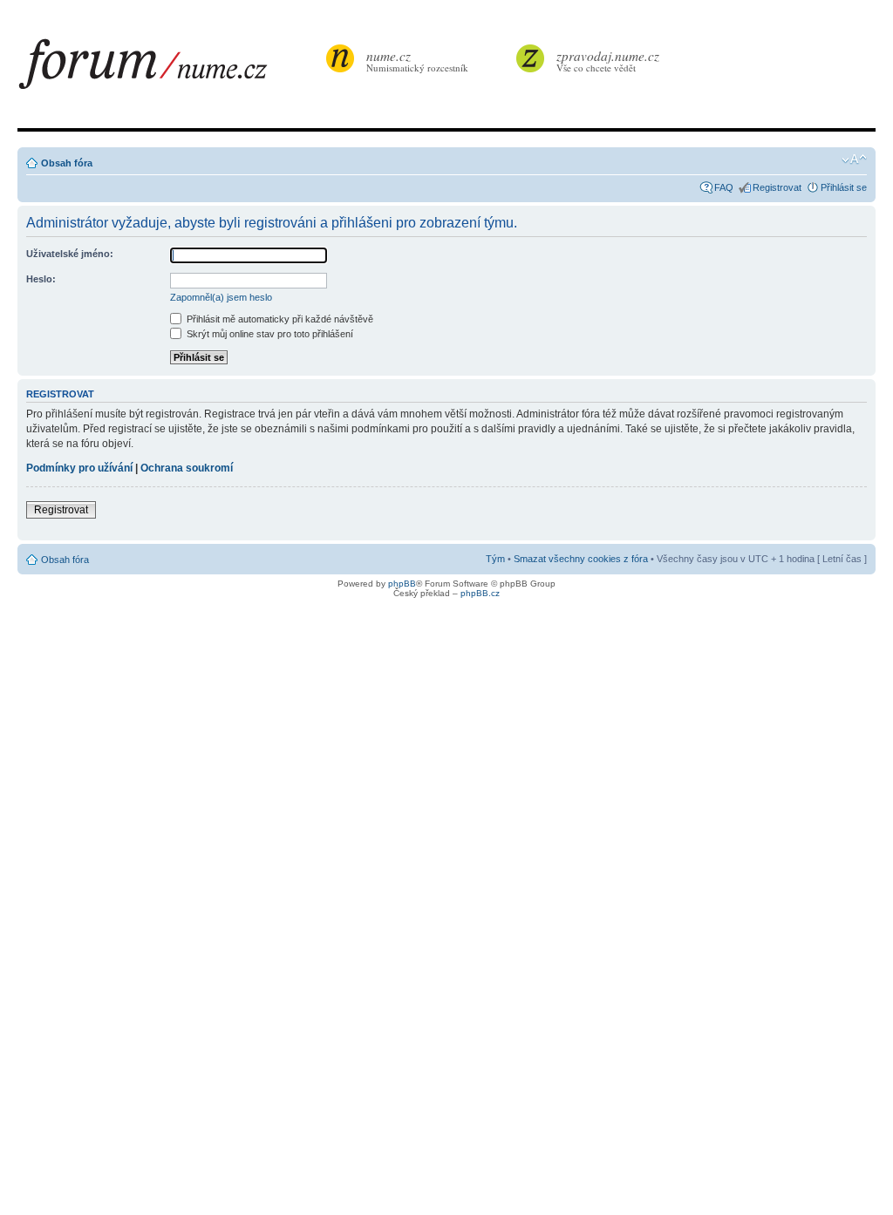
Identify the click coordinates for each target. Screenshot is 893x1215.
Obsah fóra (66, 163)
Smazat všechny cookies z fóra (581, 558)
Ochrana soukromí (186, 468)
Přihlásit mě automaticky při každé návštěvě (278, 319)
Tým (495, 558)
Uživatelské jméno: (69, 253)
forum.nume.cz (170, 68)
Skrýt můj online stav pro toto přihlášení (268, 334)
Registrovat (777, 187)
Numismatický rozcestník (417, 60)
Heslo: (41, 279)
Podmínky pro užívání (79, 468)
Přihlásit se (844, 187)
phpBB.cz (480, 593)
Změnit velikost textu (854, 159)
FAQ (723, 187)
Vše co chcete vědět (607, 60)
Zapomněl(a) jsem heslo (221, 297)
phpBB (402, 583)
